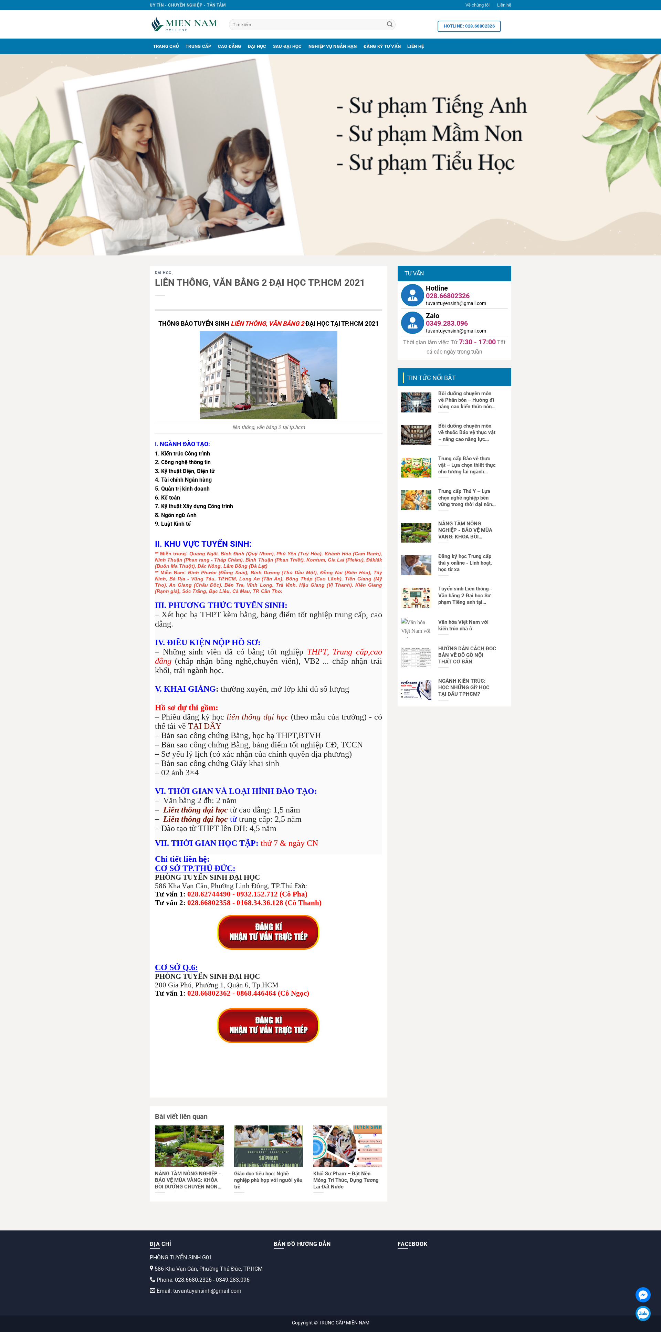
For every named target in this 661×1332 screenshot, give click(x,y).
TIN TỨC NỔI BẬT (431, 377)
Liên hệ (504, 5)
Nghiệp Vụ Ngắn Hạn (332, 46)
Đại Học (257, 46)
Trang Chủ (166, 46)
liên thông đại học (257, 716)
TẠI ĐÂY (204, 726)
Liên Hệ (415, 46)
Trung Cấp (198, 46)
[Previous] (22, 155)
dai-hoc (163, 273)
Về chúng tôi (477, 5)
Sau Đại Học (287, 46)
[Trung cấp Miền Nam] (184, 24)
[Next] (639, 155)
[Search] (390, 25)
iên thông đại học (198, 809)
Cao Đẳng (229, 46)
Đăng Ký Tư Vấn (382, 46)
